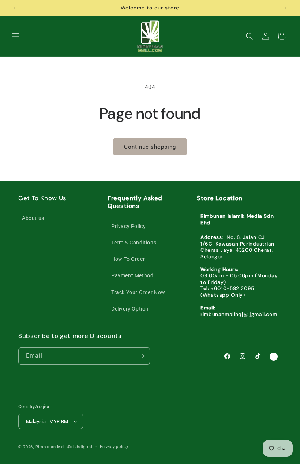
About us (33, 218)
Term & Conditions (133, 243)
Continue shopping (150, 147)
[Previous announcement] (14, 8)
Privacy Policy (128, 226)
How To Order (128, 259)
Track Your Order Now (138, 292)
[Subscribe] (142, 356)
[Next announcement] (286, 8)
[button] (15, 36)
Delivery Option (130, 309)
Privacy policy (114, 446)
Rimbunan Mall (50, 447)
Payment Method (132, 275)
